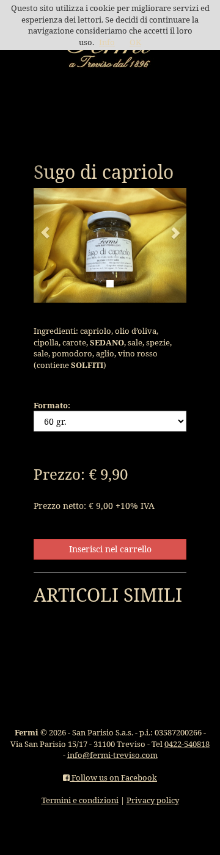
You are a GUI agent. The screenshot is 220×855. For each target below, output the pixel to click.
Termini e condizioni (80, 800)
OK (135, 42)
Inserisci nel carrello (110, 549)
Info (107, 42)
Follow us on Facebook (113, 777)
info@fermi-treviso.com (112, 754)
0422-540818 (187, 743)
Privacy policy (153, 800)
